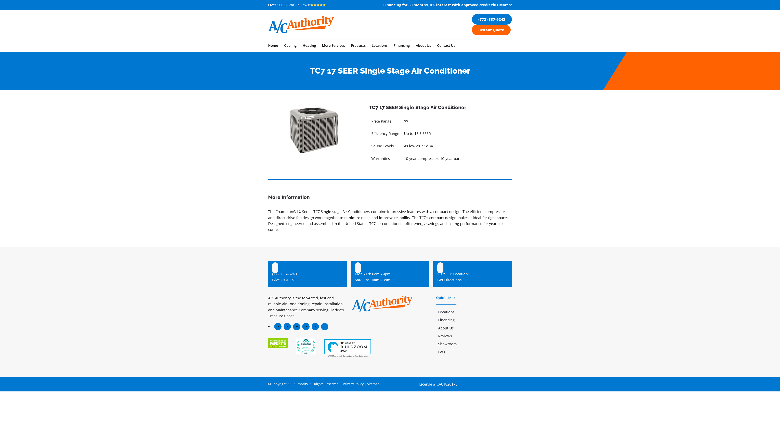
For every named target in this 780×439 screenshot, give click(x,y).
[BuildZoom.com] (347, 346)
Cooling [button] (290, 45)
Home (273, 45)
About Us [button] (423, 45)
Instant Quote (491, 29)
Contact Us (446, 45)
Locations (380, 45)
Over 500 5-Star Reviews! (289, 4)
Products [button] (358, 45)
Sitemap (373, 384)
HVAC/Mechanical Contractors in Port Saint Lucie (347, 356)
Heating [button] (309, 45)
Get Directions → (451, 279)
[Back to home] (301, 24)
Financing (402, 45)
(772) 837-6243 (491, 19)
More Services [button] (333, 45)
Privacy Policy (353, 384)
